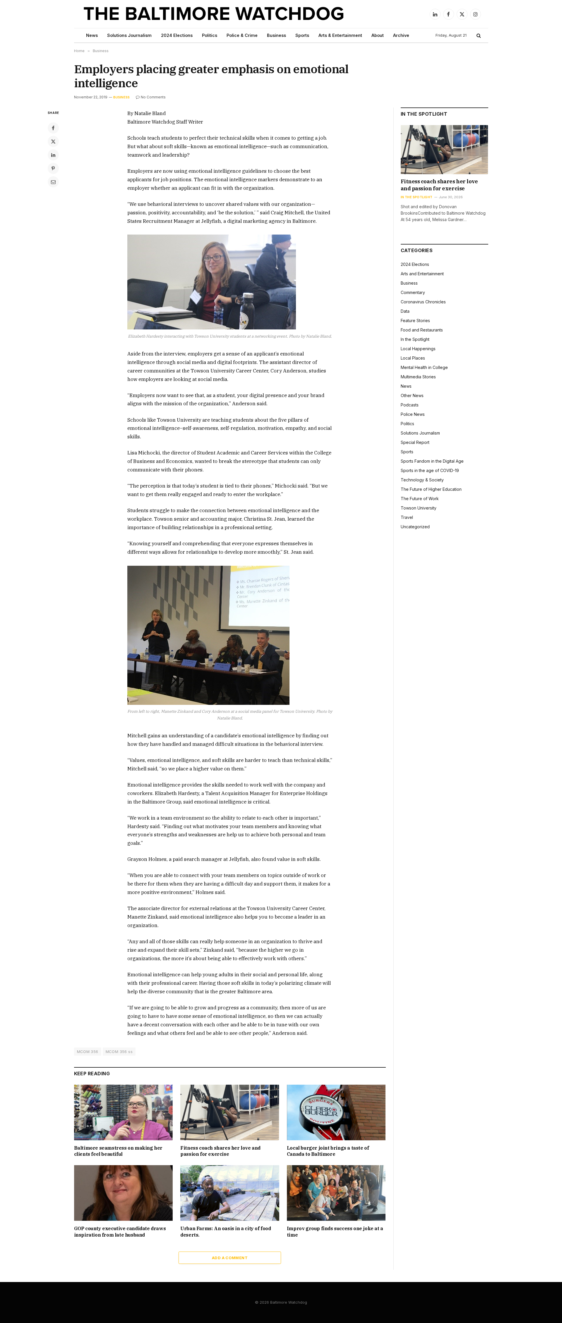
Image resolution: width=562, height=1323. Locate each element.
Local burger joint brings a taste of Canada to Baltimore (328, 1151)
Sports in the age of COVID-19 (430, 470)
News (92, 35)
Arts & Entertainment (340, 35)
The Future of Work (420, 498)
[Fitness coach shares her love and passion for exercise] (229, 1112)
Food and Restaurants (422, 329)
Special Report (415, 442)
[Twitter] (53, 141)
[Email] (53, 181)
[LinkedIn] (53, 154)
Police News (413, 414)
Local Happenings (418, 348)
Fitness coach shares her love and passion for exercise (220, 1151)
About (377, 35)
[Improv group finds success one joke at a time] (336, 1193)
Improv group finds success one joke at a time (335, 1231)
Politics (209, 35)
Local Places (413, 357)
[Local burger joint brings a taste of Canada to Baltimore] (336, 1112)
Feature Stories (415, 320)
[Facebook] (53, 128)
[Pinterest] (53, 168)
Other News (412, 395)
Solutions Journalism (129, 35)
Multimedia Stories (418, 376)
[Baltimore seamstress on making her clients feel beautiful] (123, 1112)
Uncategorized (415, 526)
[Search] (478, 35)
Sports (302, 35)
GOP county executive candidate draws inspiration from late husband (120, 1231)
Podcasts (410, 404)
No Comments (153, 97)
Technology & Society (422, 479)
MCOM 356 (87, 1051)
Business (276, 35)
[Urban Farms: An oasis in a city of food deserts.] (229, 1193)
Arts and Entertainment (422, 273)
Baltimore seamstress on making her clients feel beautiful (118, 1151)
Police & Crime (242, 35)
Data (405, 311)
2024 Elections (177, 35)
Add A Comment (230, 1257)
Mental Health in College (424, 367)
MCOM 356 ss (119, 1051)
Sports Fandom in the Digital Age (432, 461)
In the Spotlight (417, 197)
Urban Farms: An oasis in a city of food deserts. (225, 1231)
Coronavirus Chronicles (423, 301)
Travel (407, 517)
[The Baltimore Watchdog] (213, 14)
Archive (401, 35)
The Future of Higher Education (431, 489)
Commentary (413, 292)
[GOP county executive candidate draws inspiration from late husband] (123, 1193)
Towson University (418, 507)
